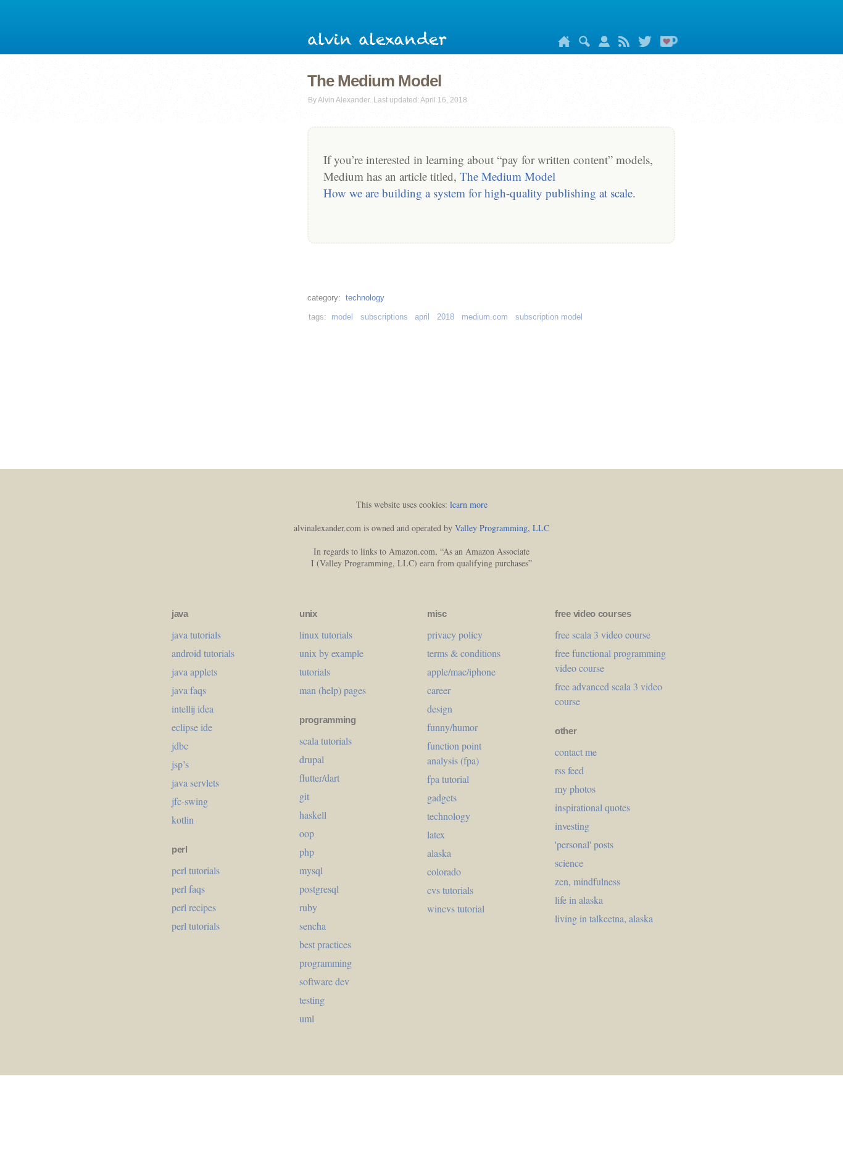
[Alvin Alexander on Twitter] (642, 43)
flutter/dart (319, 777)
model (342, 316)
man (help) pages (332, 690)
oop (306, 833)
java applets (194, 671)
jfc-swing (190, 801)
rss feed (569, 770)
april (422, 316)
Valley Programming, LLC (502, 528)
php (306, 851)
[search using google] (581, 43)
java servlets (195, 782)
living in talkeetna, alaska (604, 918)
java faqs (189, 690)
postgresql (319, 888)
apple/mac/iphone (461, 671)
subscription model (549, 316)
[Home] (561, 43)
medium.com (485, 316)
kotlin (183, 819)
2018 (445, 316)
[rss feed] (620, 43)
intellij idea (193, 708)
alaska (439, 852)
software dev (324, 981)
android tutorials (203, 653)
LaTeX (436, 834)
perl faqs (188, 888)
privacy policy (455, 634)
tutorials (314, 671)
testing (312, 999)
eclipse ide (192, 727)
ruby (308, 907)
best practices (325, 944)
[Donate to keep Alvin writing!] (666, 43)
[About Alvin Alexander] (601, 43)
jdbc (180, 745)
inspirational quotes (592, 807)
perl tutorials (196, 870)
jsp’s (180, 764)
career (439, 690)
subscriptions (384, 316)
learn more (469, 504)
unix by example (331, 653)
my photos (575, 788)
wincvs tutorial (455, 908)
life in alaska (579, 899)
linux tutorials (325, 634)
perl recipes (194, 907)
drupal (311, 759)
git (304, 796)
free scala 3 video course (602, 634)
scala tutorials (325, 740)
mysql (311, 870)
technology (365, 297)
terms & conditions (463, 653)
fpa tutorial (448, 778)
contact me (576, 751)
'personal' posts (584, 844)
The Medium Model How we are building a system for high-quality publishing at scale (478, 184)
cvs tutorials (450, 889)
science (569, 862)
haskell (312, 814)
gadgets (442, 797)
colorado (444, 871)
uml (306, 1018)
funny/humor (452, 727)
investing (572, 825)
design (439, 708)
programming (325, 962)
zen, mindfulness (587, 881)
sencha (312, 925)
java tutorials (196, 634)
